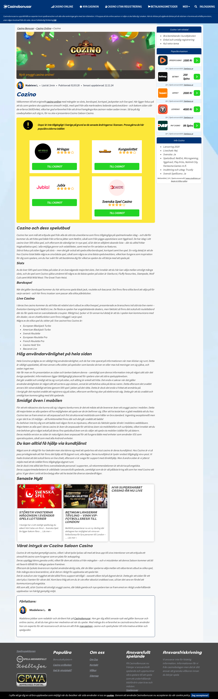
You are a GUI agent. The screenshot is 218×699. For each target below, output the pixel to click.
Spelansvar (132, 690)
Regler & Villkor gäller (179, 181)
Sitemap (94, 675)
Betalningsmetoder (163, 6)
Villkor (93, 670)
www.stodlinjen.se (193, 178)
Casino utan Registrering (124, 6)
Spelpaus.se (188, 68)
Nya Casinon (90, 6)
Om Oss (94, 659)
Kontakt (94, 664)
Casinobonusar (82, 618)
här (55, 20)
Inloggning (207, 6)
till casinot (54, 166)
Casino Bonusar (25, 28)
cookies (110, 695)
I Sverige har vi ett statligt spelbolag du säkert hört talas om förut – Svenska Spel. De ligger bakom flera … (39, 528)
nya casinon (86, 626)
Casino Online (63, 6)
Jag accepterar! (200, 695)
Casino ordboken (62, 664)
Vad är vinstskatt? (62, 670)
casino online (53, 101)
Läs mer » (46, 531)
